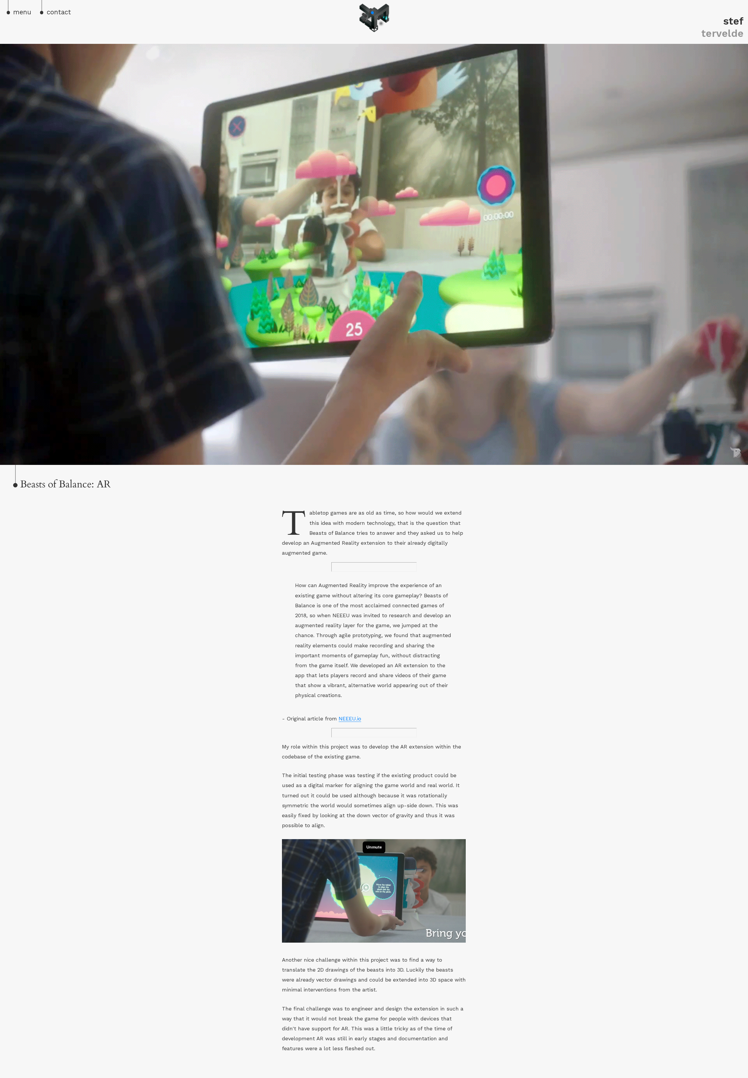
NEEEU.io (350, 718)
